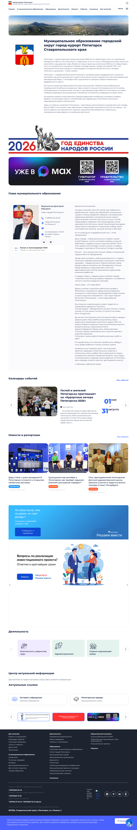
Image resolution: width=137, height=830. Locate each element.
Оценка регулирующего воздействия (65, 765)
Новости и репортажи (17, 737)
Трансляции (13, 750)
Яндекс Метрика (51, 820)
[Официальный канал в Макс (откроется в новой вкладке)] (107, 794)
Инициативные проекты (100, 744)
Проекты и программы (59, 742)
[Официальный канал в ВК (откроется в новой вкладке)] (119, 794)
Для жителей (105, 9)
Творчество (14, 486)
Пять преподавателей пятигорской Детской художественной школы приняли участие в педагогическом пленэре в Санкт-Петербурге (107, 481)
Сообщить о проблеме (28, 532)
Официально (50, 9)
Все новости (122, 437)
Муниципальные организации (62, 757)
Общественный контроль (101, 734)
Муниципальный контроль (60, 773)
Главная (12, 9)
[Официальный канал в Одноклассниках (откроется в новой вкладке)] (125, 794)
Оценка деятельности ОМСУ (102, 737)
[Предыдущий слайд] (9, 585)
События (83, 9)
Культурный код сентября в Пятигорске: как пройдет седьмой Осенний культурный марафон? (66, 480)
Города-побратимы (16, 771)
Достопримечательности (18, 765)
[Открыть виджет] (130, 823)
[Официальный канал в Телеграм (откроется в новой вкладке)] (113, 794)
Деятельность (63, 9)
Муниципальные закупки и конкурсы (64, 768)
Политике (23, 825)
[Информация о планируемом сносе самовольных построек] (34, 717)
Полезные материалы (17, 742)
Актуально (93, 9)
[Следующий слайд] (127, 585)
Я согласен (123, 821)
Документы (54, 760)
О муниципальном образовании (30, 9)
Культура (53, 486)
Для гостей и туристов (18, 768)
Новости (74, 9)
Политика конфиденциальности (89, 794)
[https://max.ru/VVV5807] (69, 717)
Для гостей (13, 747)
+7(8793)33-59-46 (15, 790)
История (12, 763)
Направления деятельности (61, 737)
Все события (122, 380)
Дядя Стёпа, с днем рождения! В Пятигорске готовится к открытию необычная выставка (26, 480)
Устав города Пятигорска (60, 752)
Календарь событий (16, 739)
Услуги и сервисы (16, 745)
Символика (13, 757)
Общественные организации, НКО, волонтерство (105, 740)
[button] (11, 405)
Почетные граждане (17, 760)
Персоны (94, 748)
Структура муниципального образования (66, 749)
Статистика (54, 763)
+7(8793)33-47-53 (15, 796)
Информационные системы (61, 771)
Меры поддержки (57, 739)
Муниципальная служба (59, 755)
